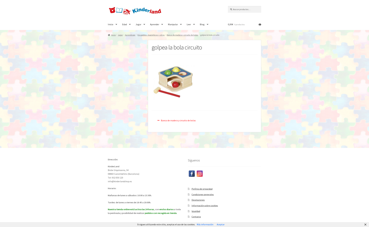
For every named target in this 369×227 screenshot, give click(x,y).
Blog (202, 24)
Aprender (154, 24)
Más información (205, 224)
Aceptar (221, 224)
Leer (189, 24)
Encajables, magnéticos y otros (151, 35)
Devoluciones (198, 199)
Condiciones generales (203, 194)
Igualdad (196, 211)
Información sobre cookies (205, 205)
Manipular (173, 24)
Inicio (110, 24)
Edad (124, 24)
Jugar (138, 24)
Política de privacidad (202, 188)
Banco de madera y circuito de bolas (182, 35)
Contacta (196, 216)
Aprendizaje (130, 35)
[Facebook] (192, 173)
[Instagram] (199, 173)
